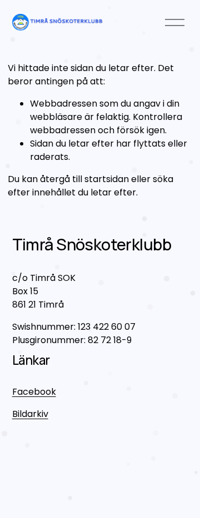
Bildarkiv (30, 414)
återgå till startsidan (84, 179)
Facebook (34, 391)
